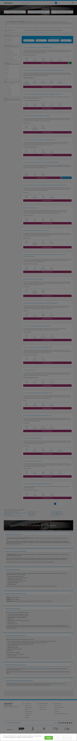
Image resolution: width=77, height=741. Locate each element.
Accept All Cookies (49, 738)
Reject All (58, 737)
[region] (38, 737)
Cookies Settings (67, 737)
